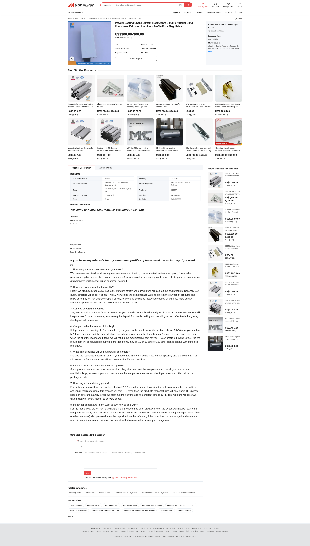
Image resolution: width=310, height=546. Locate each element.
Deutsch (150, 531)
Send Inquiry (136, 58)
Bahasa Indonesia (222, 531)
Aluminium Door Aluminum (152, 505)
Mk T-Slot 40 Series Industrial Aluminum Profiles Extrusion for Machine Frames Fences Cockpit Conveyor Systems (232, 319)
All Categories (76, 12)
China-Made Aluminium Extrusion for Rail (232, 192)
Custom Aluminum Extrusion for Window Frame (232, 229)
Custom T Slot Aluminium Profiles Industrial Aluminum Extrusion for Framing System (232, 174)
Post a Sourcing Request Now (124, 478)
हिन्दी (187, 531)
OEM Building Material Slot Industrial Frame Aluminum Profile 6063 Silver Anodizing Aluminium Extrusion (232, 247)
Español (106, 531)
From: (79, 441)
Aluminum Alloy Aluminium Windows (105, 510)
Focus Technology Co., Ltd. (139, 536)
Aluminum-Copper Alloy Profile (125, 492)
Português (114, 531)
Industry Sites (170, 528)
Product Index (196, 528)
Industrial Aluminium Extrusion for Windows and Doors (232, 283)
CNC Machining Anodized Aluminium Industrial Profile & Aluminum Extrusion (232, 338)
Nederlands (159, 531)
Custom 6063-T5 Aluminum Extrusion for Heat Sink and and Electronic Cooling (232, 301)
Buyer (186, 12)
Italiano (142, 531)
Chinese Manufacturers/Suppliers (126, 528)
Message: (78, 452)
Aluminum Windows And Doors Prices (181, 505)
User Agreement (168, 536)
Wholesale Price (158, 528)
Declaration (180, 536)
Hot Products (95, 528)
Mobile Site (207, 528)
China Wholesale (145, 528)
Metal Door (90, 492)
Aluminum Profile (93, 505)
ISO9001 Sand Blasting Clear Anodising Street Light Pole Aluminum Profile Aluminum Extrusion (232, 210)
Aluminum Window (130, 505)
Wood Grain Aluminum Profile (184, 492)
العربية (168, 531)
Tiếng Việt (210, 531)
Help (199, 12)
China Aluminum (76, 505)
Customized (109, 195)
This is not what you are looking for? (97, 478)
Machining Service (74, 492)
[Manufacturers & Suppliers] (81, 5)
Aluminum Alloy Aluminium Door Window (139, 510)
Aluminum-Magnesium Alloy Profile (155, 492)
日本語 (181, 531)
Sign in (239, 6)
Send (87, 473)
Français (123, 531)
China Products (108, 528)
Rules (241, 12)
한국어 (174, 531)
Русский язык (133, 531)
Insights (216, 528)
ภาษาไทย (194, 531)
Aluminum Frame (111, 505)
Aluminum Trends (184, 510)
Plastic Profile (104, 492)
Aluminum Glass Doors (78, 510)
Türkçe (202, 531)
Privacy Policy (191, 536)
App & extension (213, 12)
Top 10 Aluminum (166, 510)
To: (81, 446)
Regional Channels (184, 528)
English (98, 531)
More (210, 52)
